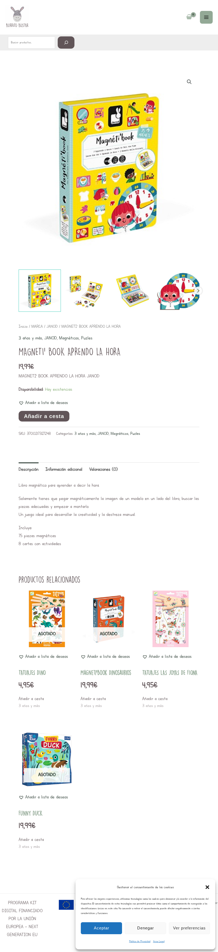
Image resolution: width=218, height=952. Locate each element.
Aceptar (101, 928)
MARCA (37, 326)
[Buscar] (66, 42)
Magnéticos (69, 338)
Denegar (145, 928)
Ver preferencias (189, 928)
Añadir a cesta (44, 416)
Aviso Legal (159, 941)
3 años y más (30, 338)
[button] (207, 887)
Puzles (87, 338)
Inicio (23, 326)
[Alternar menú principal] (206, 17)
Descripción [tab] (29, 469)
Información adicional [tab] (63, 469)
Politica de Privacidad (139, 941)
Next (198, 291)
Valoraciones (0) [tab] (103, 469)
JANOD (52, 326)
